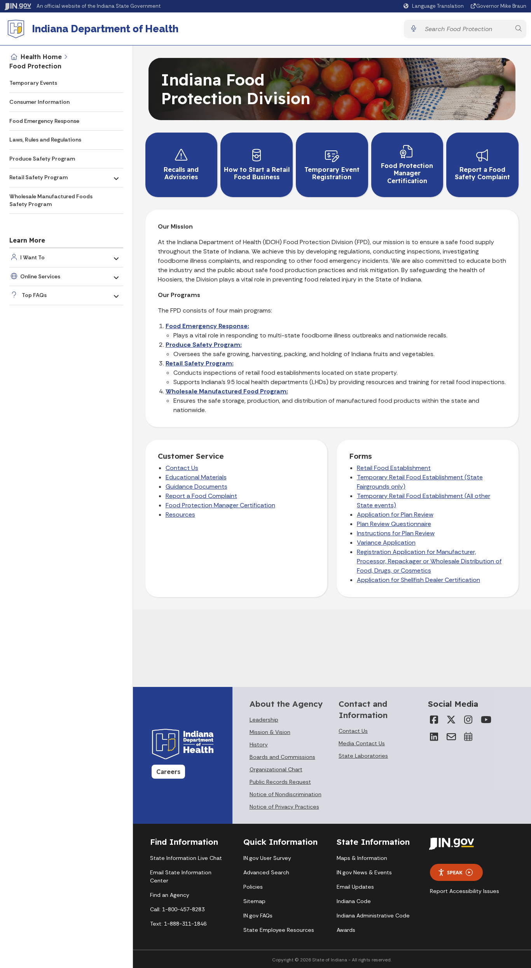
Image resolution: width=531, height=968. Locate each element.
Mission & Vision (270, 732)
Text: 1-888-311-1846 (178, 923)
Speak (455, 872)
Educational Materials (196, 477)
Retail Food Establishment (394, 468)
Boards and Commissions (282, 756)
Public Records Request (280, 781)
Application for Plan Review (395, 514)
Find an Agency (169, 894)
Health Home (41, 57)
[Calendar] (468, 736)
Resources (180, 514)
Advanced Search (266, 872)
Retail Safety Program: (200, 363)
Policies (253, 886)
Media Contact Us (362, 743)
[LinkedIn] (434, 736)
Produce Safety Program (42, 158)
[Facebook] (434, 719)
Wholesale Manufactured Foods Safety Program (51, 200)
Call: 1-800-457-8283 (177, 909)
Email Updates (355, 886)
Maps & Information (362, 857)
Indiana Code (354, 901)
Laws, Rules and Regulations (45, 139)
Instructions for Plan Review (396, 533)
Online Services (40, 276)
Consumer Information (39, 101)
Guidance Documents (196, 486)
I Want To (32, 257)
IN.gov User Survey (267, 857)
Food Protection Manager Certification (220, 505)
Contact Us (182, 468)
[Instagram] (468, 719)
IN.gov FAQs (257, 915)
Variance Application (386, 542)
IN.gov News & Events (364, 872)
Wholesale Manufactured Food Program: (227, 391)
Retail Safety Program (38, 177)
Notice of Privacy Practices (284, 806)
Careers (168, 772)
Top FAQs (34, 295)
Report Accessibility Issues (464, 891)
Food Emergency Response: (207, 326)
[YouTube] (485, 719)
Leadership (264, 719)
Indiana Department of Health (105, 29)
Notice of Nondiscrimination (285, 794)
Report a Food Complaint (201, 496)
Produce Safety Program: (204, 345)
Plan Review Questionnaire (394, 524)
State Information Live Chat (186, 857)
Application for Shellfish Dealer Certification (418, 580)
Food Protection (35, 66)
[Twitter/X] (451, 719)
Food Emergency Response (44, 120)
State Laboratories (363, 755)
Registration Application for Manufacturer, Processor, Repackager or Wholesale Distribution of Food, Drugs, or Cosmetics (429, 561)
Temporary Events (33, 82)
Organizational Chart (276, 769)
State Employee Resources (278, 929)
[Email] (451, 736)
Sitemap (254, 901)
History (259, 744)
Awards (346, 929)
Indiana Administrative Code (373, 915)
